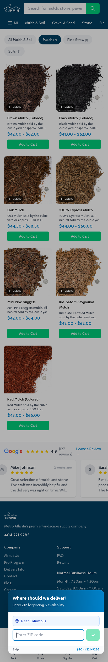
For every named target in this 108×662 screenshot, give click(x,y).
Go (92, 635)
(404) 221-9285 (88, 649)
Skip (16, 649)
